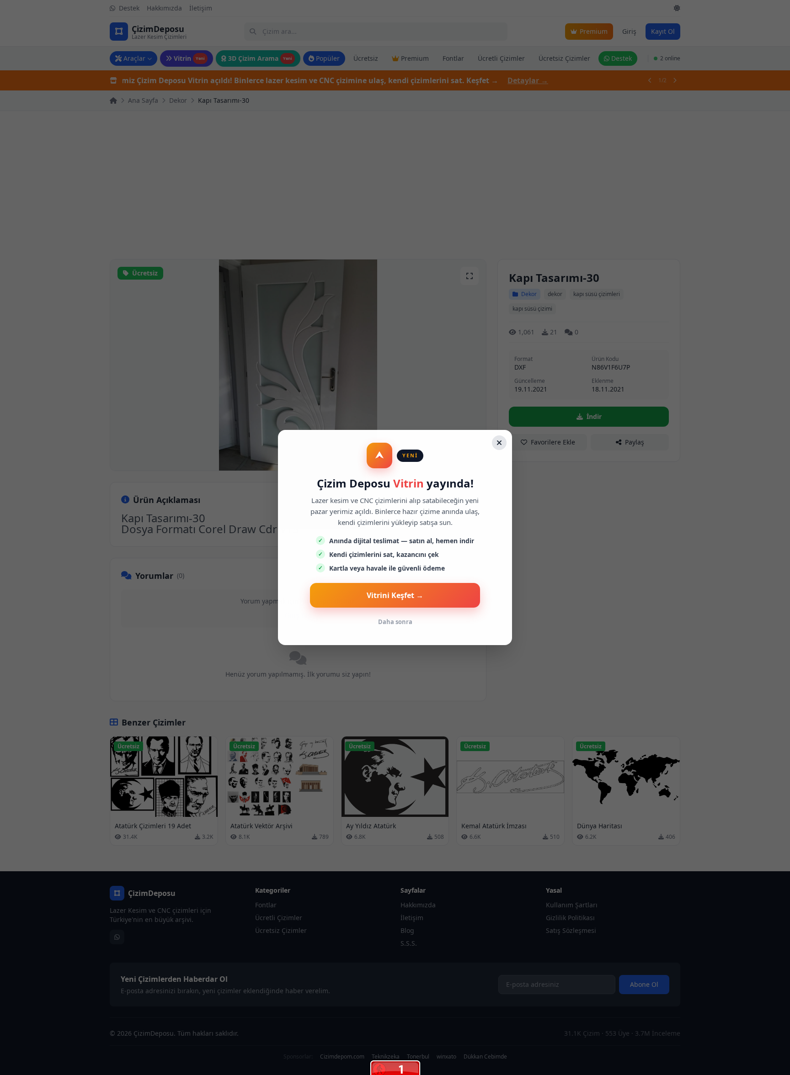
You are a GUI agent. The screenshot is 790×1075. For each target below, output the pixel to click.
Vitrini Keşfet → (395, 595)
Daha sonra (395, 622)
